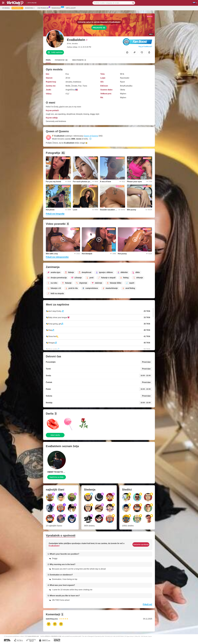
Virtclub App (71, 8)
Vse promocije (43, 8)
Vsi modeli (6, 8)
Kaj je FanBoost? (145, 46)
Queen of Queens (91, 136)
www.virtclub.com (33, 636)
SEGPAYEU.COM (56, 636)
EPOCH (47, 636)
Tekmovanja (56, 8)
